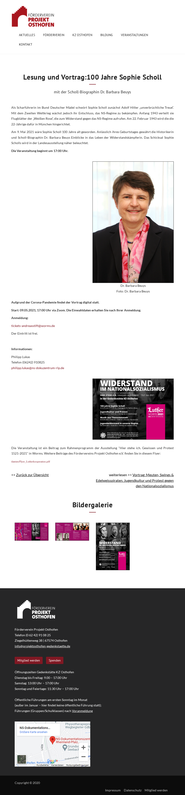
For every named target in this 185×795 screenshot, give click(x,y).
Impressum (113, 790)
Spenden (55, 660)
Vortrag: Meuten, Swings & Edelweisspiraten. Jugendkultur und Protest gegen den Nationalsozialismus (135, 480)
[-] (32, 532)
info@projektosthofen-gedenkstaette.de (42, 646)
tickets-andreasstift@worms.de (33, 326)
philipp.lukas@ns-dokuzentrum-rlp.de (37, 368)
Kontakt (25, 44)
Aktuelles (27, 35)
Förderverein (53, 35)
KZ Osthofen (82, 35)
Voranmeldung (82, 711)
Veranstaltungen (134, 35)
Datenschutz (132, 790)
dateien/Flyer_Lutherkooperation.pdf (30, 461)
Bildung (106, 35)
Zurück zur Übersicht (32, 475)
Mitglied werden (28, 660)
